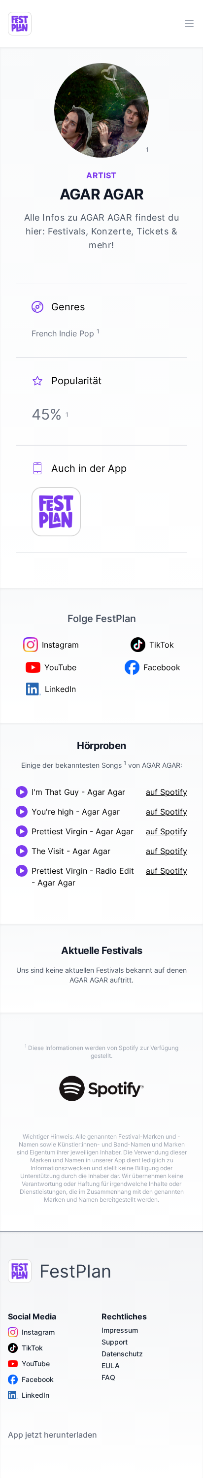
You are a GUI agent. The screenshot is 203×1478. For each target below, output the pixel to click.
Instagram (38, 1332)
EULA (111, 1365)
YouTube (36, 1363)
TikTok (32, 1348)
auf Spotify (166, 792)
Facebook (38, 1379)
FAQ (108, 1377)
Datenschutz (122, 1353)
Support (115, 1342)
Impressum (120, 1330)
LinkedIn (35, 1395)
